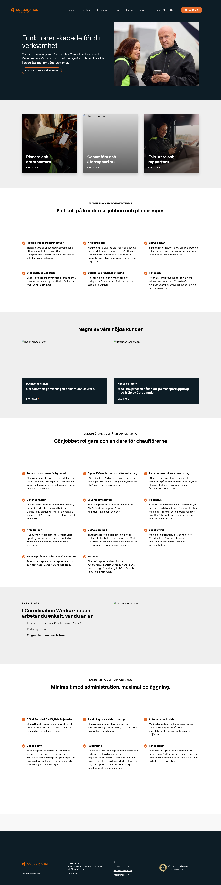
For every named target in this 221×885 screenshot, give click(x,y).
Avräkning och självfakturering (106, 719)
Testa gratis (155, 830)
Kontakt (129, 10)
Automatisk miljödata (161, 719)
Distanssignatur (36, 499)
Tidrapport (94, 556)
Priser (118, 10)
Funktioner (86, 10)
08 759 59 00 (74, 873)
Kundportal (155, 273)
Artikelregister (96, 242)
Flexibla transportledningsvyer (45, 242)
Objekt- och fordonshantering (106, 273)
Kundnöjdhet (156, 745)
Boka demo (191, 10)
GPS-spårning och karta (41, 273)
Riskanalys (155, 499)
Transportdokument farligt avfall (46, 473)
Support (159, 10)
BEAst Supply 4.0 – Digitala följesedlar (50, 719)
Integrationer (103, 10)
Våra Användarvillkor (123, 870)
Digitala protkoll (97, 529)
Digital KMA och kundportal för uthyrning (112, 473)
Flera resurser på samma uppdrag (169, 473)
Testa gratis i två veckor (42, 70)
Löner (21, 779)
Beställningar (157, 242)
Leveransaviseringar (100, 499)
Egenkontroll (156, 529)
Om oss (117, 862)
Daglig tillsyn (34, 745)
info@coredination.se (77, 869)
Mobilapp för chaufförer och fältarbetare (51, 556)
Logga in (143, 10)
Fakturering (95, 745)
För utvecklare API (122, 866)
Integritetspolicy (121, 874)
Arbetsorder (34, 529)
